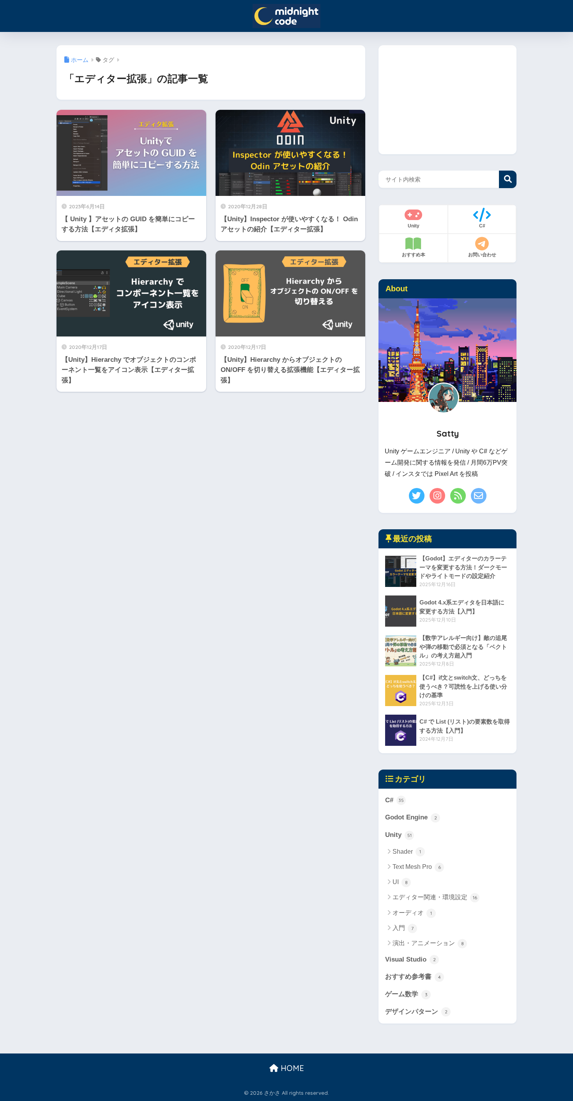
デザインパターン (416, 1011)
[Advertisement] (447, 99)
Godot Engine (411, 817)
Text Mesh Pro (417, 866)
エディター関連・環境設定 (435, 897)
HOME (291, 1068)
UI (400, 882)
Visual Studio (410, 959)
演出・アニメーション (428, 943)
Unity (398, 835)
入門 (403, 928)
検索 (507, 179)
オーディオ (412, 912)
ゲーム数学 (406, 994)
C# (394, 800)
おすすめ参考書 (413, 976)
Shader (407, 851)
